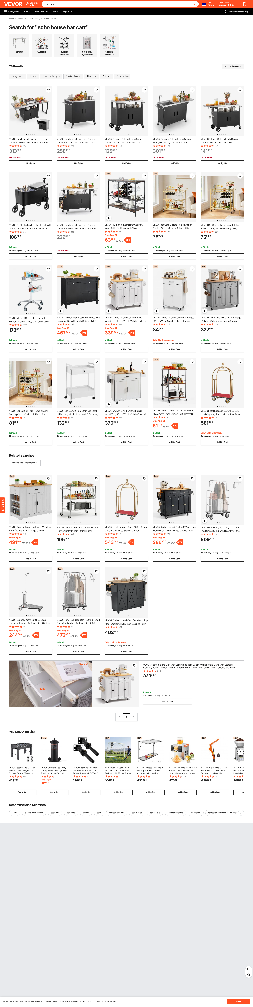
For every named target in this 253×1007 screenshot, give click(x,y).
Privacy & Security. (109, 1001)
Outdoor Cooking (33, 19)
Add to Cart (30, 256)
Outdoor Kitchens (49, 19)
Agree (238, 1001)
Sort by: (228, 66)
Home (11, 19)
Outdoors (20, 19)
